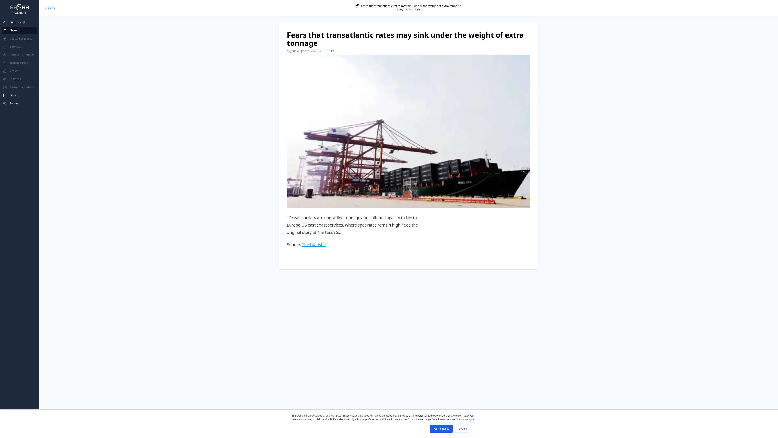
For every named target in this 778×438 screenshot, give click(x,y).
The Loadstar (314, 244)
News (13, 30)
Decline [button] (462, 428)
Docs (13, 95)
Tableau (15, 103)
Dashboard (17, 22)
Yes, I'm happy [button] (441, 428)
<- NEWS (50, 8)
